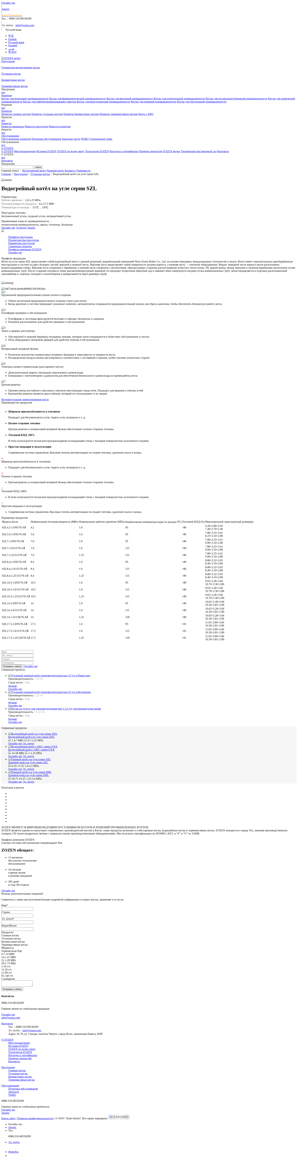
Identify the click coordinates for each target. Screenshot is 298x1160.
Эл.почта (21, 227)
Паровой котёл (55, 170)
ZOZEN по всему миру (70, 151)
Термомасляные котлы (14, 86)
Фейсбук (13, 1151)
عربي (11, 48)
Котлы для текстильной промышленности (201, 101)
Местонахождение (25, 151)
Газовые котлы (17, 1070)
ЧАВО (85, 138)
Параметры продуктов (21, 243)
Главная (6, 174)
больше (12, 685)
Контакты (223, 151)
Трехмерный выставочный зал (199, 151)
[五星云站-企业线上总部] (119, 1118)
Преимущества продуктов (23, 240)
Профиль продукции (20, 237)
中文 (11, 35)
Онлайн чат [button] (31, 666)
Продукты (7, 932)
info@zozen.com (25, 25)
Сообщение (8, 978)
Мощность (7, 947)
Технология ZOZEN (97, 151)
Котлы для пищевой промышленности (153, 101)
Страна (5, 912)
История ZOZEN (46, 151)
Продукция (20, 174)
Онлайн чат (8, 227)
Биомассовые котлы (13, 79)
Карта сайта (8, 1118)
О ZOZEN (7, 151)
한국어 (12, 52)
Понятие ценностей (150, 151)
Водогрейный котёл (34, 170)
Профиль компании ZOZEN (24, 249)
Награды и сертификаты (124, 151)
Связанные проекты (20, 246)
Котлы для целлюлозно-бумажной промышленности (236, 98)
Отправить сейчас (12, 666)
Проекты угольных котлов (47, 114)
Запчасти (13, 1091)
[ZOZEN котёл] (11, 58)
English (12, 39)
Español (12, 45)
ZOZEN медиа (171, 151)
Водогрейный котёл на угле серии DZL (31, 736)
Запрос (31, 227)
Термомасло (83, 170)
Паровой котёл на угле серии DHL (28, 775)
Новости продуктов (36, 126)
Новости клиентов (60, 126)
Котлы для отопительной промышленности (179, 98)
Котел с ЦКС (146, 114)
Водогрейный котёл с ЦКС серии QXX (31, 749)
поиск (38, 167)
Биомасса (70, 170)
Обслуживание (10, 1085)
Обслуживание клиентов (16, 138)
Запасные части (71, 138)
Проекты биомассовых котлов (81, 114)
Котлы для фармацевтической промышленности (77, 98)
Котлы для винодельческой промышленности (103, 101)
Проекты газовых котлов (16, 114)
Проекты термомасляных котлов (119, 114)
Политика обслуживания (46, 138)
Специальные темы (100, 138)
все (3, 92)
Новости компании (12, 126)
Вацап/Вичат (9, 925)
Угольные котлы (11, 73)
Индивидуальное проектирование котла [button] (25, 399)
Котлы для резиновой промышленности (24, 98)
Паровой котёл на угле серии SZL (28, 762)
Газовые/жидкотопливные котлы (20, 67)
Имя (4, 905)
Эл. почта (28, 743)
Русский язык (16, 42)
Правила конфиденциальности (35, 1118)
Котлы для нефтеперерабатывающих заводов (49, 101)
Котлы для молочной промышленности (130, 98)
